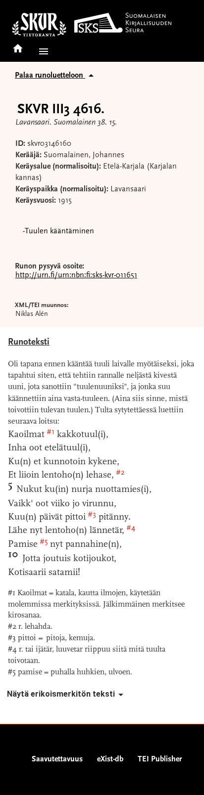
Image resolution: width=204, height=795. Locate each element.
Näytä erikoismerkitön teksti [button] (61, 694)
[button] (41, 51)
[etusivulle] (18, 45)
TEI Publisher (160, 759)
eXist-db (110, 759)
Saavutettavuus (57, 759)
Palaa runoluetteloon (50, 76)
